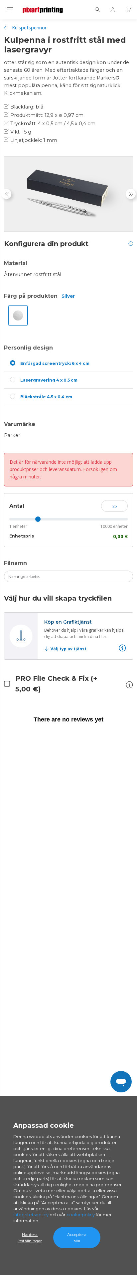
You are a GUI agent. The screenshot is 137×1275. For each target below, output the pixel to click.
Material (15, 263)
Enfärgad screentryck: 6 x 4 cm (54, 363)
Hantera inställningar (30, 1237)
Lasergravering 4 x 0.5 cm (48, 380)
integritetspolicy (31, 1214)
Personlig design (28, 348)
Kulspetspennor (29, 27)
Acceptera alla (76, 1237)
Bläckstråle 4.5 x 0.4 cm (46, 396)
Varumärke (19, 424)
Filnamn (15, 563)
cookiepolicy (81, 1214)
